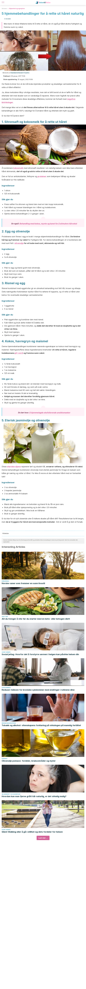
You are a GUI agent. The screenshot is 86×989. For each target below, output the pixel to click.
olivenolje (19, 243)
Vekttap (5, 616)
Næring (4, 758)
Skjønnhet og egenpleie (17, 8)
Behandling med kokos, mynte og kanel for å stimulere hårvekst (48, 224)
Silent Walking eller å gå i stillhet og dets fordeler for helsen (32, 832)
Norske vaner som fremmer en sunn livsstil (23, 583)
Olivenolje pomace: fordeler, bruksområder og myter (29, 761)
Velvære (4, 8)
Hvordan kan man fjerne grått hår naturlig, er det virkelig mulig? (34, 796)
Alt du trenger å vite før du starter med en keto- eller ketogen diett (36, 619)
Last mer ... (43, 838)
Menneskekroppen (9, 723)
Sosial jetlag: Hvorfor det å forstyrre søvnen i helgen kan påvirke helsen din (40, 654)
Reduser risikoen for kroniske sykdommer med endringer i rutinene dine (38, 690)
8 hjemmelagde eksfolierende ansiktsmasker (49, 412)
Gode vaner (6, 652)
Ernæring (5, 581)
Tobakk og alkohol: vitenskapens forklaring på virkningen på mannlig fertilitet (41, 725)
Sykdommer (6, 687)
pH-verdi (19, 353)
